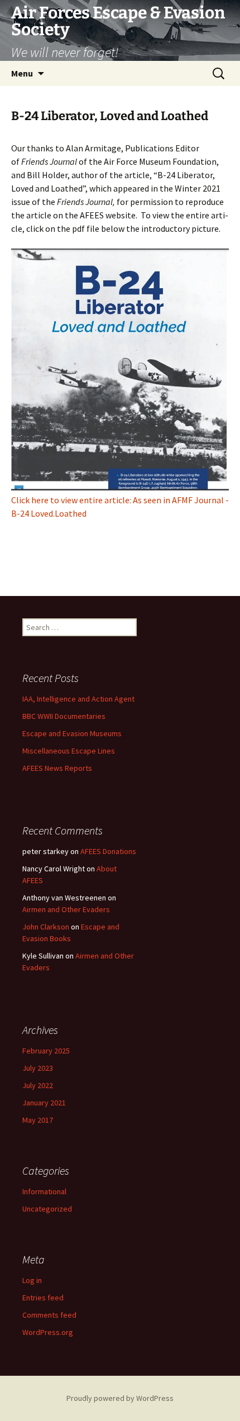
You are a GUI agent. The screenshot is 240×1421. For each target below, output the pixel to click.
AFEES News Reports (57, 768)
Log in (32, 1280)
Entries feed (43, 1298)
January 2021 (44, 1103)
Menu (22, 73)
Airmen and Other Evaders (66, 909)
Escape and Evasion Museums (72, 733)
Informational (44, 1191)
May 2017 (37, 1120)
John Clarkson (45, 927)
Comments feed (49, 1315)
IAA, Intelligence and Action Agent (78, 699)
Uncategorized (47, 1209)
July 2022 (37, 1085)
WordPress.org (47, 1332)
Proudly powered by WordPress (120, 1398)
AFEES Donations (108, 851)
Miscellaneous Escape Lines (68, 751)
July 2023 (37, 1068)
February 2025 (46, 1051)
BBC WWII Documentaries (63, 716)
